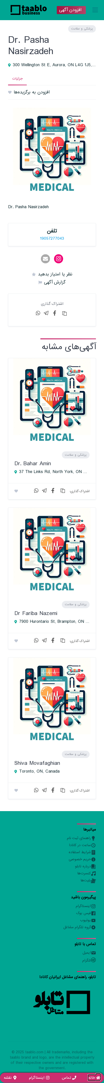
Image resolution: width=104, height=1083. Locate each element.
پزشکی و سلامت (82, 28)
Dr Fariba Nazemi (35, 613)
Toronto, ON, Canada (39, 772)
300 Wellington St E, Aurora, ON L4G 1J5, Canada (54, 65)
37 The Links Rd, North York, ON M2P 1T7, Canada (54, 472)
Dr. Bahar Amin (32, 463)
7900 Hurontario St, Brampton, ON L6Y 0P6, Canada (54, 622)
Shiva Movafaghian (37, 763)
